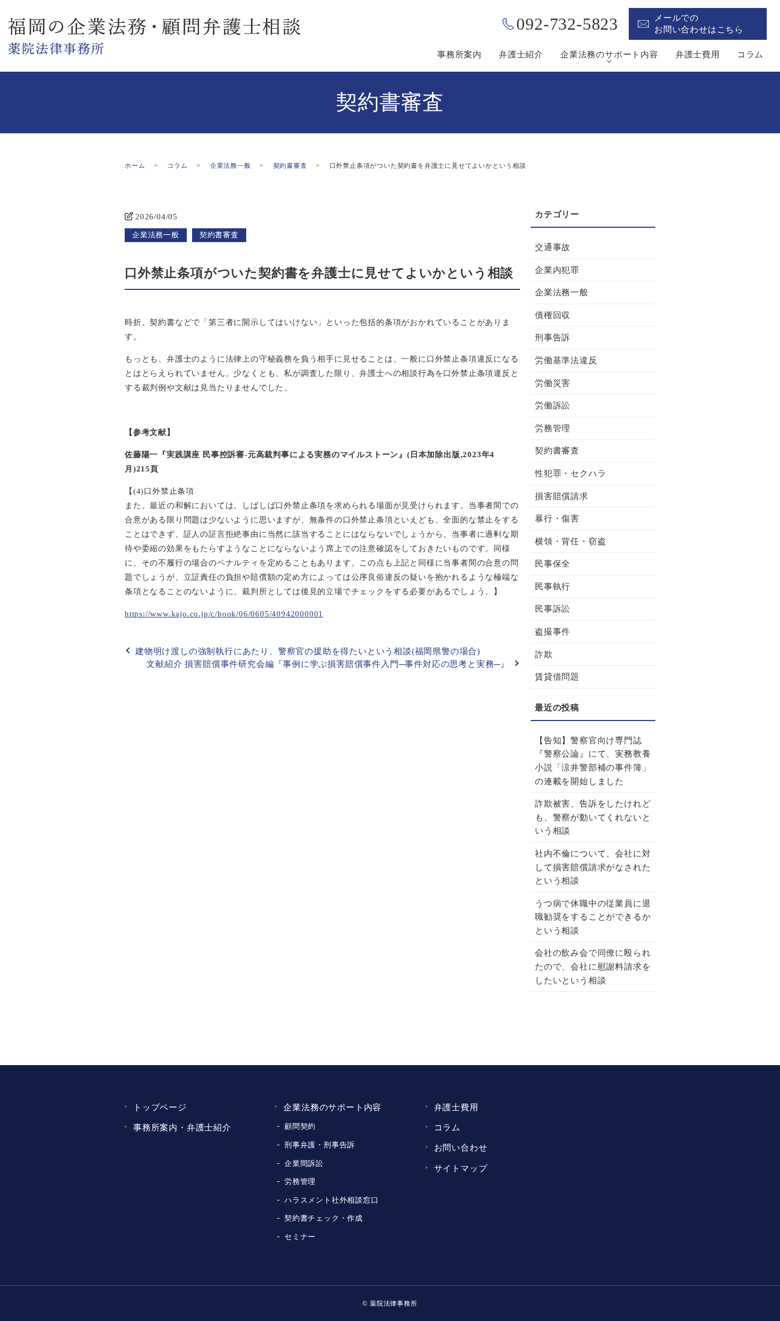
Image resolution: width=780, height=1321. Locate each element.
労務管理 (552, 428)
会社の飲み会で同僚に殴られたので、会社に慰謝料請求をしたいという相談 (593, 966)
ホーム (135, 165)
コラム (750, 54)
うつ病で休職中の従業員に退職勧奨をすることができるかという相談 (593, 917)
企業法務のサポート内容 (609, 54)
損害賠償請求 (561, 496)
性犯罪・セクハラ (570, 473)
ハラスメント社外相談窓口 (331, 1200)
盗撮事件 (552, 631)
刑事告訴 (552, 337)
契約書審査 (290, 165)
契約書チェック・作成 (323, 1218)
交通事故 (552, 247)
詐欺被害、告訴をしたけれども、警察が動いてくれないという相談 (593, 817)
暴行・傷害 (557, 518)
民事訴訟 (552, 608)
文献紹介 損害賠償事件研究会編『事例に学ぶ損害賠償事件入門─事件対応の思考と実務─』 (327, 663)
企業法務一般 (230, 165)
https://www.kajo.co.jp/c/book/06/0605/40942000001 (224, 614)
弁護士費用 (697, 54)
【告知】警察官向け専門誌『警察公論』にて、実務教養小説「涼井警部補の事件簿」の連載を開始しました (593, 761)
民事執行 (552, 586)
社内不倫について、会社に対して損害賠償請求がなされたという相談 (593, 867)
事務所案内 (459, 54)
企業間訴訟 (304, 1163)
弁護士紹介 (521, 54)
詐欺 (544, 654)
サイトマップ (461, 1168)
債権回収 (552, 315)
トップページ (160, 1107)
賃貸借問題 (557, 676)
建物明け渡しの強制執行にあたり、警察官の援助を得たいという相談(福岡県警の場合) (307, 651)
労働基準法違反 (566, 360)
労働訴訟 (552, 405)
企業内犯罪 (557, 270)
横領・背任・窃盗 (570, 541)
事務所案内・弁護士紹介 (182, 1127)
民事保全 (552, 563)
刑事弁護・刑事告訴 (319, 1144)
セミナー (300, 1236)
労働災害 (552, 383)
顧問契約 (300, 1126)
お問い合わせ (461, 1147)
